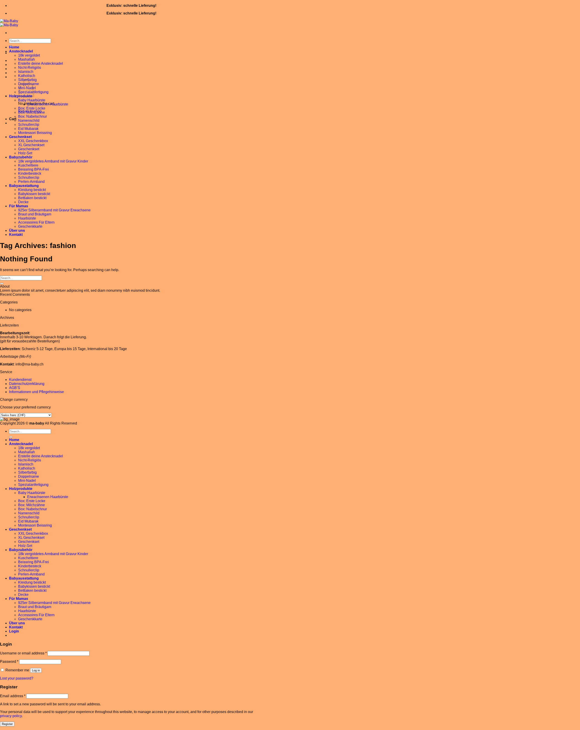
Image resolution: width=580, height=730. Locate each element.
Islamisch (25, 72)
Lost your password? (16, 678)
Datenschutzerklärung (26, 384)
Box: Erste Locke (31, 108)
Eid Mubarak (28, 129)
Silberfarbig (27, 472)
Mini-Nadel (27, 480)
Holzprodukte (20, 489)
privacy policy (11, 716)
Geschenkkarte (30, 226)
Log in (36, 670)
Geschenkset (20, 137)
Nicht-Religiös (29, 67)
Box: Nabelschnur (32, 116)
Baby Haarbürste (31, 100)
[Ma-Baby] (9, 23)
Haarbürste (27, 218)
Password (9, 661)
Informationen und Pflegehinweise (36, 392)
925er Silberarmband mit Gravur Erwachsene (54, 210)
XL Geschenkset (31, 145)
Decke (23, 202)
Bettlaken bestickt (32, 198)
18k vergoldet (29, 55)
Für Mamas (18, 206)
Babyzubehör (20, 157)
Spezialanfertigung (33, 485)
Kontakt (16, 234)
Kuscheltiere (28, 165)
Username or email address (23, 653)
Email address (12, 696)
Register (7, 724)
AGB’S (14, 388)
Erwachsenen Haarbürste (47, 104)
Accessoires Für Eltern (36, 222)
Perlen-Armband (31, 182)
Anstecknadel (21, 51)
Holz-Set (25, 153)
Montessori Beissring (35, 133)
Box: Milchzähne (31, 112)
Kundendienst (20, 380)
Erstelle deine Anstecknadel (40, 63)
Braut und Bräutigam (34, 214)
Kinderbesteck (29, 173)
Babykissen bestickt (34, 194)
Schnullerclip (28, 124)
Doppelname (28, 476)
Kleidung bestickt (32, 190)
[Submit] (2, 283)
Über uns (17, 230)
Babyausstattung (24, 186)
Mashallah (26, 59)
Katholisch (26, 76)
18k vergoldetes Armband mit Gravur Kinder (53, 161)
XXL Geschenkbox (33, 141)
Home (14, 47)
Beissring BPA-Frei (33, 169)
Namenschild (28, 120)
